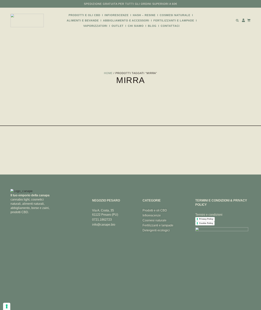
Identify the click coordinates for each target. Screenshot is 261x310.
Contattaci (170, 25)
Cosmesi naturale (175, 15)
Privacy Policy (206, 219)
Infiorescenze (117, 15)
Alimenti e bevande (83, 20)
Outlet (118, 25)
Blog (152, 25)
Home (108, 73)
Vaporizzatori (95, 25)
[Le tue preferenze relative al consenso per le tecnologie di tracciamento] (6, 306)
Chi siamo (136, 25)
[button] (237, 20)
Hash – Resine (144, 15)
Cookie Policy (206, 223)
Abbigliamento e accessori (126, 20)
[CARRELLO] (247, 20)
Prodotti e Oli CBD (84, 15)
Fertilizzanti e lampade (173, 20)
